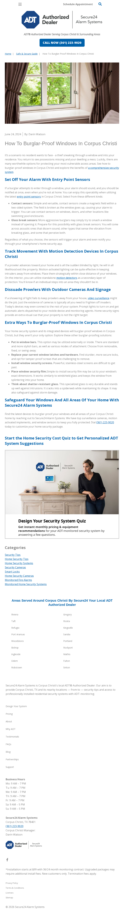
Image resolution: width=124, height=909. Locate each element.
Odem (14, 660)
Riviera (14, 614)
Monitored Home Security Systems (26, 584)
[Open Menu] (20, 4)
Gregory (67, 614)
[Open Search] (100, 4)
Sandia (66, 634)
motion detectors (66, 278)
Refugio (15, 627)
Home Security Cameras (19, 576)
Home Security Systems (19, 563)
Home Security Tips (16, 559)
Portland (67, 641)
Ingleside (16, 654)
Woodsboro (17, 641)
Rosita (66, 621)
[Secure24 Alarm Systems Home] (62, 20)
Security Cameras (15, 567)
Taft (13, 621)
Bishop (15, 647)
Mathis (66, 654)
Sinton (66, 667)
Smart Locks (12, 571)
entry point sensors (29, 196)
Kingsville (68, 627)
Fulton (66, 660)
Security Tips (13, 555)
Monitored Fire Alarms (18, 580)
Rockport (68, 647)
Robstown (16, 667)
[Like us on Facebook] (7, 860)
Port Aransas (18, 634)
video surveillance (98, 298)
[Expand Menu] (34, 30)
